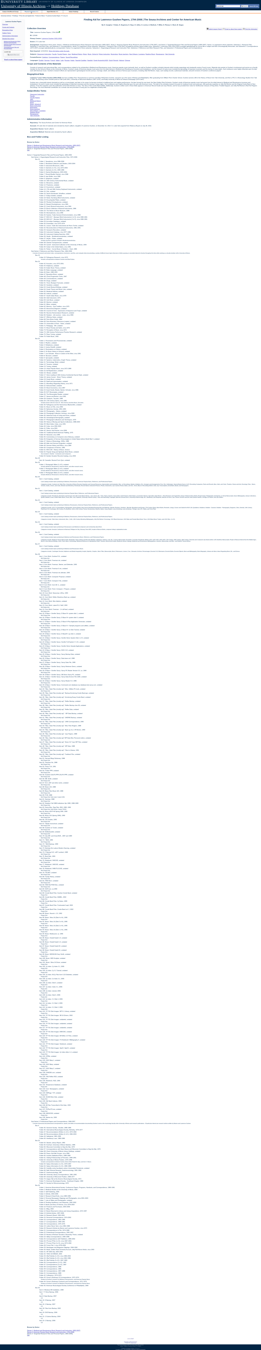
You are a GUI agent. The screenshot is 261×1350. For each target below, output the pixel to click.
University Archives (6, 15)
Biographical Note (7, 30)
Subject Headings (73, 11)
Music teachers (123, 54)
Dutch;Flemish (113, 60)
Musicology (114, 54)
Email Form (133, 1342)
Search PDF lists (253, 6)
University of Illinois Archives (23, 6)
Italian (58, 60)
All (28, 150)
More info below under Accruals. (59, 51)
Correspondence (54, 57)
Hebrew (121, 60)
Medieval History (77, 54)
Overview (5, 24)
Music (85, 54)
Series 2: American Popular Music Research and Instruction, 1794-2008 (51, 147)
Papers (62, 57)
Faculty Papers (62, 54)
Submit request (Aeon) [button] (215, 29)
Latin (62, 60)
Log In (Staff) (130, 1338)
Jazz (69, 54)
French (52, 60)
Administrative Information (10, 36)
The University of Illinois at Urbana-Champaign (134, 1349)
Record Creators (94, 11)
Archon (129, 1348)
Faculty (54, 54)
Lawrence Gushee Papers (53, 15)
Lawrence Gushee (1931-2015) (52, 38)
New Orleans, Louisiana (137, 54)
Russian (67, 60)
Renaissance (160, 54)
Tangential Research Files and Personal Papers (11, 48)
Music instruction (104, 54)
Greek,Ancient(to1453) (100, 60)
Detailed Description (8, 38)
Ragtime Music (150, 54)
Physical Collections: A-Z (31, 11)
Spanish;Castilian (80, 60)
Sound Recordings (72, 57)
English (41, 60)
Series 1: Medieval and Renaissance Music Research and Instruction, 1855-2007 (54, 145)
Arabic (72, 60)
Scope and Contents (8, 27)
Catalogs (45, 57)
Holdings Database (65, 6)
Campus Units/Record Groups (10, 11)
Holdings (15, 15)
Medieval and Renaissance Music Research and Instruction (12, 42)
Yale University (170, 54)
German (47, 60)
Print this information (251, 29)
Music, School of (93, 54)
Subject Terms (6, 33)
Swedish (90, 60)
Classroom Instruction (44, 54)
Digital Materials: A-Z (52, 11)
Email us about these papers (13, 59)
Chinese (127, 60)
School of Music (40, 15)
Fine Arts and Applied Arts (27, 15)
